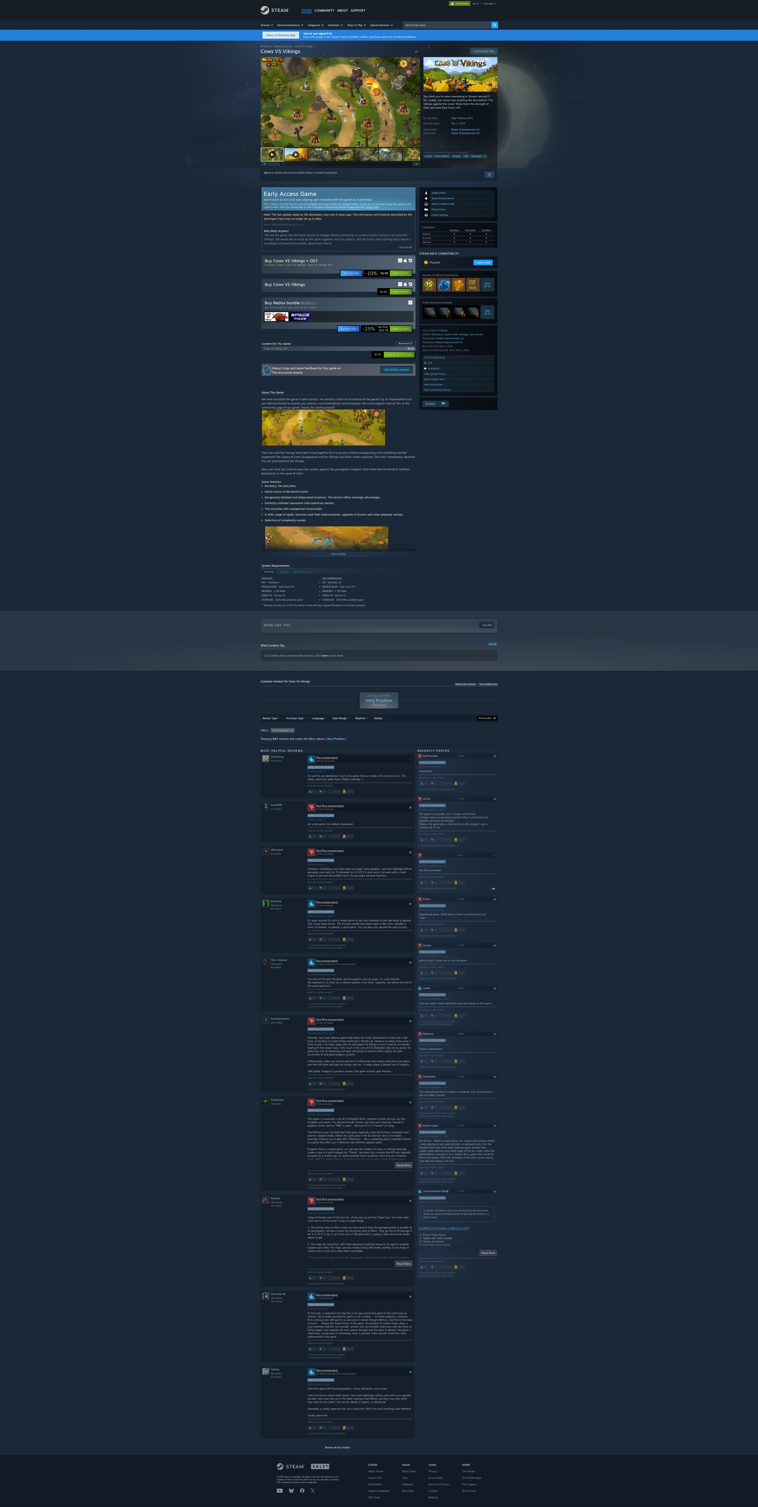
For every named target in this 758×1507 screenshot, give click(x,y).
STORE (306, 10)
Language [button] (318, 718)
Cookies (433, 1490)
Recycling (407, 1490)
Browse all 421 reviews (337, 1447)
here (325, 655)
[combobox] (447, 25)
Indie (466, 156)
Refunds (433, 1497)
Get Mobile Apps (471, 1477)
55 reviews (276, 854)
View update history (435, 373)
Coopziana (277, 1099)
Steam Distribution (378, 1490)
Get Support (469, 1484)
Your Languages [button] (281, 730)
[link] (376, 273)
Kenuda (275, 1198)
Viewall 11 (487, 312)
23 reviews (276, 1377)
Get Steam (468, 1471)
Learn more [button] (483, 262)
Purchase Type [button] (294, 718)
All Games (266, 46)
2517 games (277, 1298)
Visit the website (433, 357)
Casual (428, 156)
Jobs (405, 1477)
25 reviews (276, 1205)
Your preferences (488, 684)
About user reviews (465, 684)
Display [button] (378, 718)
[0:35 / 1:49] (340, 102)
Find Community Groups (437, 389)
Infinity (275, 1369)
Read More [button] (404, 1165)
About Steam (375, 1471)
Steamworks (375, 1484)
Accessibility (436, 1477)
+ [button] (485, 156)
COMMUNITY (324, 10)
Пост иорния (279, 959)
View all (492, 644)
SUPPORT (358, 10)
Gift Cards (374, 1497)
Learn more (372, 207)
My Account (469, 1490)
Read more (405, 247)
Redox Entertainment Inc (465, 129)
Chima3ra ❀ (278, 1294)
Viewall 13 (487, 285)
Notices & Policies (439, 1484)
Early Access (476, 334)
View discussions (433, 384)
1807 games (277, 1202)
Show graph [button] (485, 718)
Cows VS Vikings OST (320, 264)
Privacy (433, 1471)
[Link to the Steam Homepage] (275, 13)
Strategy (456, 156)
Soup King (277, 756)
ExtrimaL (276, 901)
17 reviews (276, 809)
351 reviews (276, 1022)
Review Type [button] (270, 718)
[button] (267, 25)
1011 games (276, 964)
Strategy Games (283, 46)
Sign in (267, 172)
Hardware (407, 1484)
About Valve (409, 1471)
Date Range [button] (339, 718)
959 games (276, 905)
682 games (276, 1373)
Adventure (476, 156)
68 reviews (276, 967)
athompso (277, 849)
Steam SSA (375, 1477)
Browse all (405, 343)
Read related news (434, 379)
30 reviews (276, 909)
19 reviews (276, 1104)
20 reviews (276, 761)
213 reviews (276, 1301)
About (342, 10)
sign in (475, 3)
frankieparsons (280, 1018)
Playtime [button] (360, 718)
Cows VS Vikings (296, 264)
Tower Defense (442, 156)
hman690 (276, 804)
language (488, 3)
